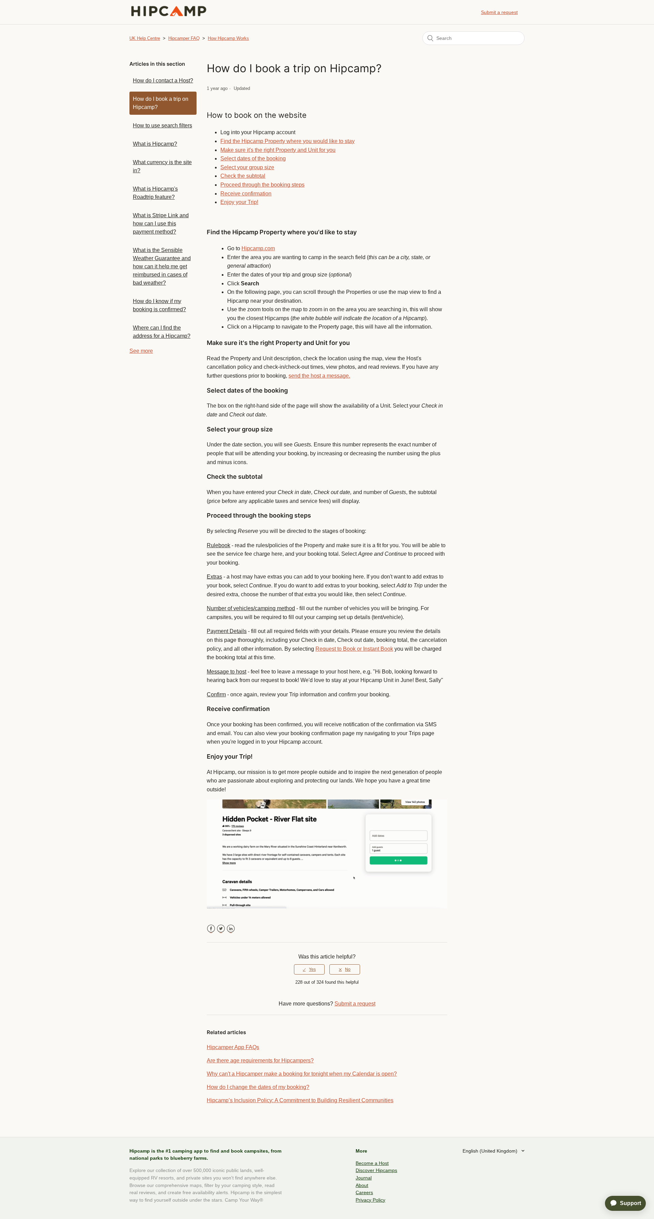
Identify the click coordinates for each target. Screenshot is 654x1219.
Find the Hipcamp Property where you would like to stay (287, 141)
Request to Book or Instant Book (354, 649)
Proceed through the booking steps (262, 185)
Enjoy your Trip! (239, 202)
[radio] (309, 969)
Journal (364, 1178)
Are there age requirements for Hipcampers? (260, 1060)
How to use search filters (162, 125)
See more (141, 351)
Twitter (221, 928)
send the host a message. (319, 376)
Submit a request (499, 12)
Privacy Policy (370, 1200)
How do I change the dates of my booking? (258, 1087)
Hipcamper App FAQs (233, 1047)
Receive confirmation (245, 193)
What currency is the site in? (162, 166)
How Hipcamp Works (228, 38)
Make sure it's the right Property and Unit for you (278, 150)
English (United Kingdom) (491, 1151)
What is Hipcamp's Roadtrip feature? (155, 193)
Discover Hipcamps (376, 1170)
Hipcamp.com (258, 248)
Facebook (211, 928)
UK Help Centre (144, 38)
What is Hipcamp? (155, 144)
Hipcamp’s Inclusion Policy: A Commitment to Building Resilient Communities (300, 1100)
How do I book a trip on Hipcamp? (160, 103)
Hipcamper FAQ (184, 38)
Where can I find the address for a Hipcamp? (161, 332)
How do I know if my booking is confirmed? (159, 305)
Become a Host (372, 1163)
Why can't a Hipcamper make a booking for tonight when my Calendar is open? (302, 1074)
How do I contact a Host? (163, 80)
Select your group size (247, 167)
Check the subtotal (242, 176)
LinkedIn (231, 928)
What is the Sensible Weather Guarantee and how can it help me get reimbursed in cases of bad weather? (162, 266)
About (362, 1185)
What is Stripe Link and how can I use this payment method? (161, 223)
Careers (364, 1192)
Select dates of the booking (253, 158)
